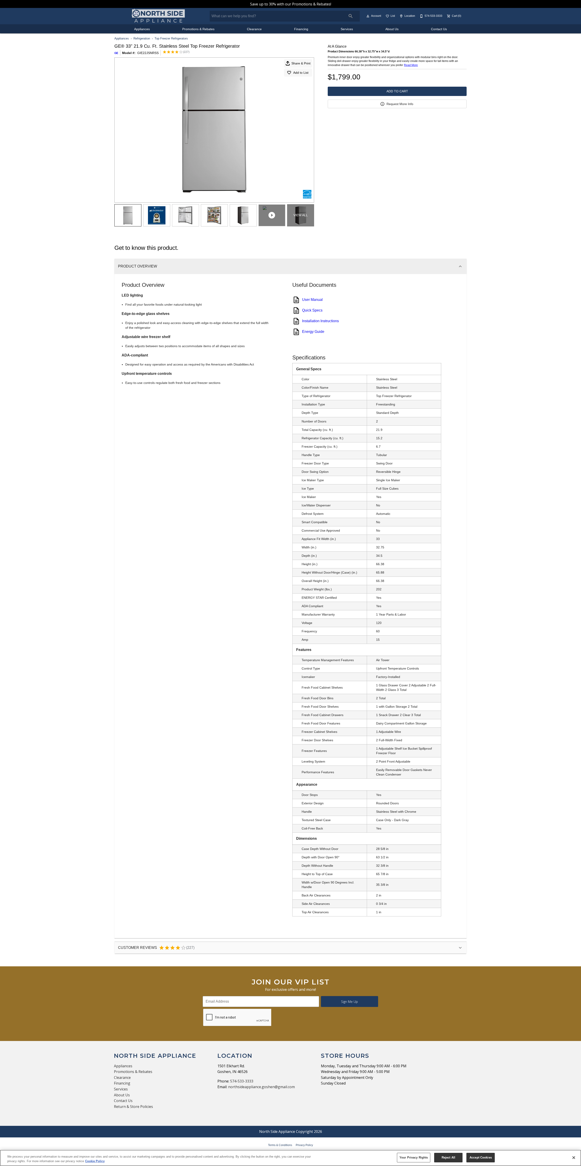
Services (347, 29)
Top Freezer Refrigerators (171, 38)
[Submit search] (350, 16)
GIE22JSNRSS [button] (148, 53)
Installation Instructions (320, 321)
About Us (392, 29)
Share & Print (300, 63)
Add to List (300, 72)
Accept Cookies (481, 1157)
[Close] (574, 1158)
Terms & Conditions (280, 1145)
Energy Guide (313, 332)
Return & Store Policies (133, 1106)
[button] (368, 16)
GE (116, 53)
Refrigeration (141, 38)
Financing (301, 29)
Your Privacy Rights (413, 1157)
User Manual (312, 300)
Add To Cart (397, 91)
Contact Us (439, 29)
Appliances (142, 29)
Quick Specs (312, 310)
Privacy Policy (304, 1145)
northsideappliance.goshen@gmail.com (261, 1086)
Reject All (448, 1157)
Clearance (254, 29)
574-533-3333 (241, 1081)
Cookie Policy (95, 1161)
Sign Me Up (349, 1001)
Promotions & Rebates (198, 29)
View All (300, 215)
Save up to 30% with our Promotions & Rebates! (290, 4)
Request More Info (400, 104)
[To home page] (158, 16)
